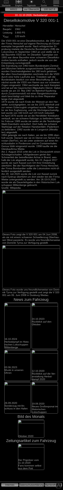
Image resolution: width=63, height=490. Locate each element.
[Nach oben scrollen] (58, 485)
